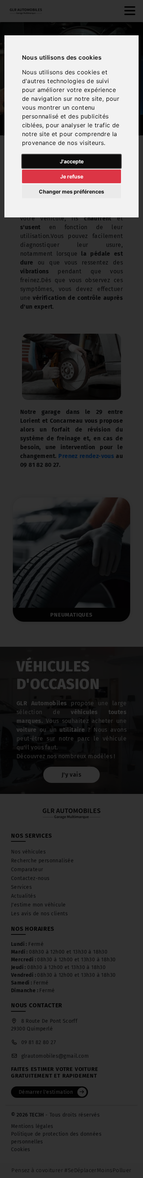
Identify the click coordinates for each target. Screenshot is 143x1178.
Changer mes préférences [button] (71, 191)
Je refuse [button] (71, 176)
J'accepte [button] (72, 161)
